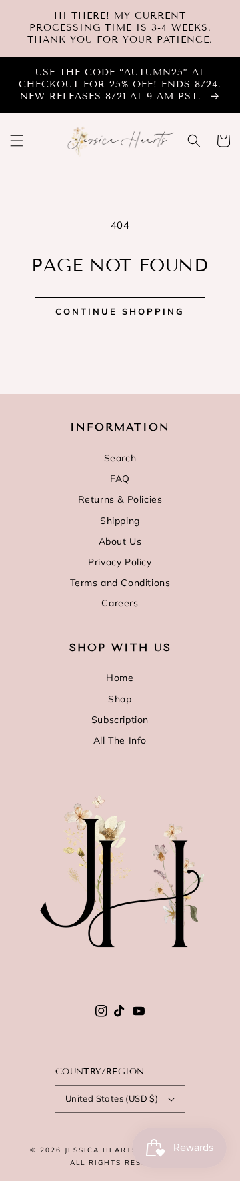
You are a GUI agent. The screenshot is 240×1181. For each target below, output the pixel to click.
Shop (119, 699)
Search (120, 458)
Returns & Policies (120, 499)
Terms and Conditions (120, 583)
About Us (120, 541)
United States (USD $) (111, 1098)
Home (119, 678)
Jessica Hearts (101, 1150)
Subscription (120, 720)
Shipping (120, 521)
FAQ (120, 479)
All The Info (120, 740)
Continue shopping (120, 311)
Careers (119, 603)
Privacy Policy (119, 562)
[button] (16, 140)
